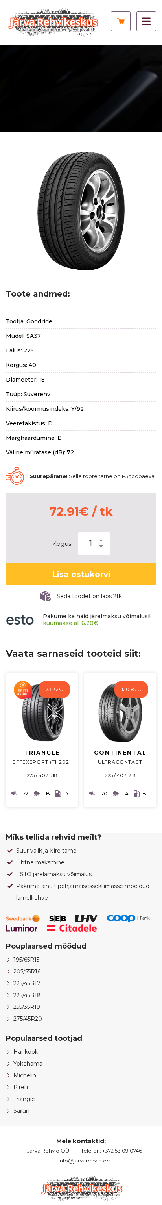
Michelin (24, 1075)
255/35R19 (26, 1006)
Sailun (21, 1110)
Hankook (25, 1051)
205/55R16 (26, 971)
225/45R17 (26, 983)
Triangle (24, 1099)
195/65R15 (26, 959)
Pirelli (20, 1087)
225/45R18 (27, 995)
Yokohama (27, 1063)
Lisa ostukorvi (81, 574)
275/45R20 (27, 1018)
